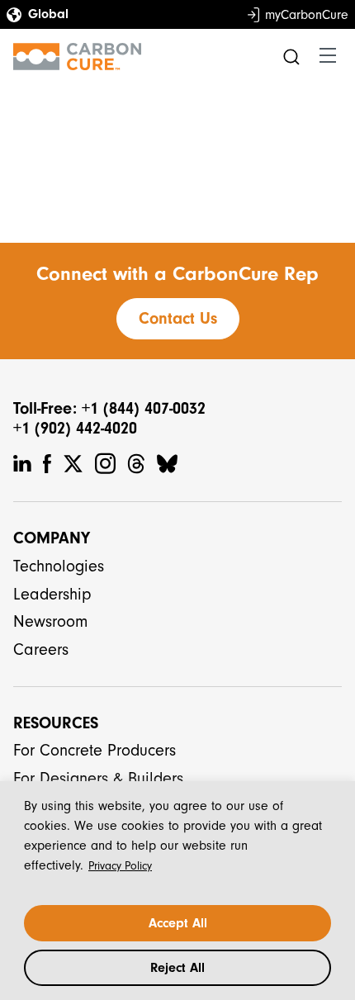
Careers (41, 649)
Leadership (52, 594)
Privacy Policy (120, 866)
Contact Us (178, 318)
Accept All (178, 923)
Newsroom (50, 621)
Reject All (177, 967)
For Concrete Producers (94, 750)
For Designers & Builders (98, 778)
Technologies (58, 566)
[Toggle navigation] (328, 56)
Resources (55, 722)
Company (51, 537)
